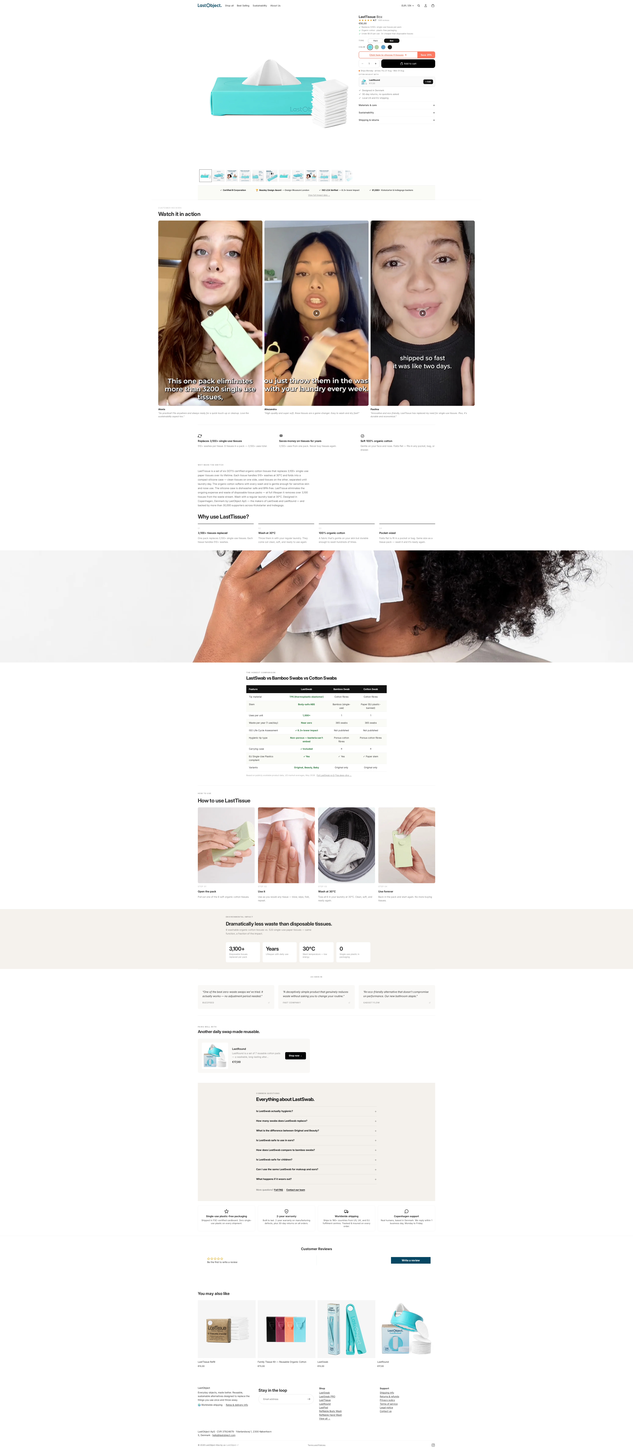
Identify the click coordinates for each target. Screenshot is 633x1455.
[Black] (390, 47)
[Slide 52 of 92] (298, 176)
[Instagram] (433, 1445)
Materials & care (368, 105)
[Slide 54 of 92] (324, 176)
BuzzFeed (208, 1002)
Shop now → (295, 1055)
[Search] (418, 5)
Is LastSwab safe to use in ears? (275, 1140)
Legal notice (386, 1407)
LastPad (323, 1407)
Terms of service (389, 1403)
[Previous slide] (203, 1329)
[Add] (251, 1353)
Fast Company (292, 1002)
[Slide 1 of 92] (205, 176)
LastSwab (324, 1392)
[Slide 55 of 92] (337, 176)
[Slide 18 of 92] (245, 176)
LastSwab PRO (327, 1396)
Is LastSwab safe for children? (274, 1159)
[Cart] (433, 5)
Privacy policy (387, 1400)
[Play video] (210, 313)
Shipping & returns (369, 120)
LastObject (210, 1445)
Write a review (411, 1260)
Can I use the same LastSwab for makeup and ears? (287, 1169)
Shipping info (387, 1392)
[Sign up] (308, 1399)
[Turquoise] (370, 47)
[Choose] (310, 1353)
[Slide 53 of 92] (311, 176)
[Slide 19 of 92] (258, 176)
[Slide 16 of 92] (219, 176)
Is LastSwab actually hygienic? (274, 1111)
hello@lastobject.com (223, 1435)
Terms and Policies (316, 1445)
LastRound (325, 1403)
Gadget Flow (371, 1002)
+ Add (428, 82)
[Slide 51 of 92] (285, 176)
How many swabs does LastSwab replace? (281, 1120)
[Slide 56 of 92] (351, 176)
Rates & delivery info (237, 1404)
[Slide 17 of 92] (232, 176)
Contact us (386, 1411)
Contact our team (295, 1189)
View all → (324, 1418)
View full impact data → (319, 195)
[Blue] (383, 47)
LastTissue (325, 1400)
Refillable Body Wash (330, 1411)
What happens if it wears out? (274, 1179)
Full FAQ (278, 1189)
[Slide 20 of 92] (271, 176)
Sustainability (366, 112)
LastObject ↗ (232, 1445)
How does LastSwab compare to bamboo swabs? (285, 1150)
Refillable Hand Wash (330, 1414)
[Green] (377, 47)
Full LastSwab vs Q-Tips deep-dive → (334, 775)
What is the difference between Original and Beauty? (287, 1130)
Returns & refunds (389, 1396)
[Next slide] (251, 1329)
